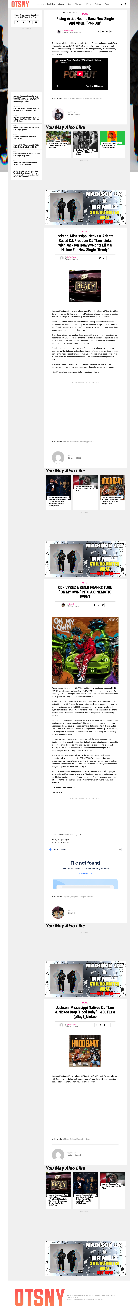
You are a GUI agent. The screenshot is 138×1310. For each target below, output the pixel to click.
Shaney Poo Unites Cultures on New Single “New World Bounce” (25, 163)
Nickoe (91, 442)
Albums (61, 4)
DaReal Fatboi (71, 257)
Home (32, 4)
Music (88, 4)
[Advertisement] (26, 59)
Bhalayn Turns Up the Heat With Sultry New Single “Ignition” (26, 129)
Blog (69, 4)
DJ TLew (66, 442)
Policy (107, 4)
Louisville (71, 98)
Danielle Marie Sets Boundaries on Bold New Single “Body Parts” (26, 155)
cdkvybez (74, 897)
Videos (98, 4)
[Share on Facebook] (17, 22)
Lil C (78, 442)
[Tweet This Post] (23, 22)
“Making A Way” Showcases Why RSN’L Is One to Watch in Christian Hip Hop (26, 146)
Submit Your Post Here (46, 4)
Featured (20, 143)
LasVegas (82, 897)
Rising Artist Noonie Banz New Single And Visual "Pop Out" (26, 16)
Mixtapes (78, 4)
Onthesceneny (90, 98)
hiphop (65, 98)
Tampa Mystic (71, 1299)
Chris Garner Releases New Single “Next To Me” (24, 137)
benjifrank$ (66, 897)
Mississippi (84, 442)
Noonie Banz (80, 98)
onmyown (90, 897)
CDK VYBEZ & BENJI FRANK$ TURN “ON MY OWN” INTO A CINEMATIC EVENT (26, 109)
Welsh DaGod (68, 31)
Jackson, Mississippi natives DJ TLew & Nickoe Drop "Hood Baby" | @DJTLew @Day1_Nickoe (26, 119)
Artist (15, 106)
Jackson (73, 442)
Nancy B (71, 604)
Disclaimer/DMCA (70, 12)
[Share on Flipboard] (30, 22)
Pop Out (99, 98)
